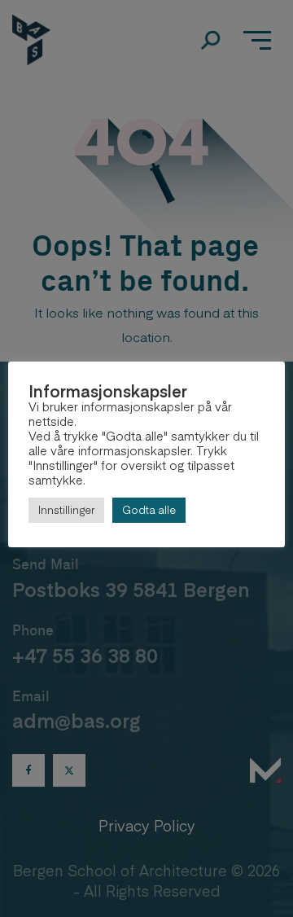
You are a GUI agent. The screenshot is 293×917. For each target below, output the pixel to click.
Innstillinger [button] (66, 509)
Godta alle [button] (149, 509)
